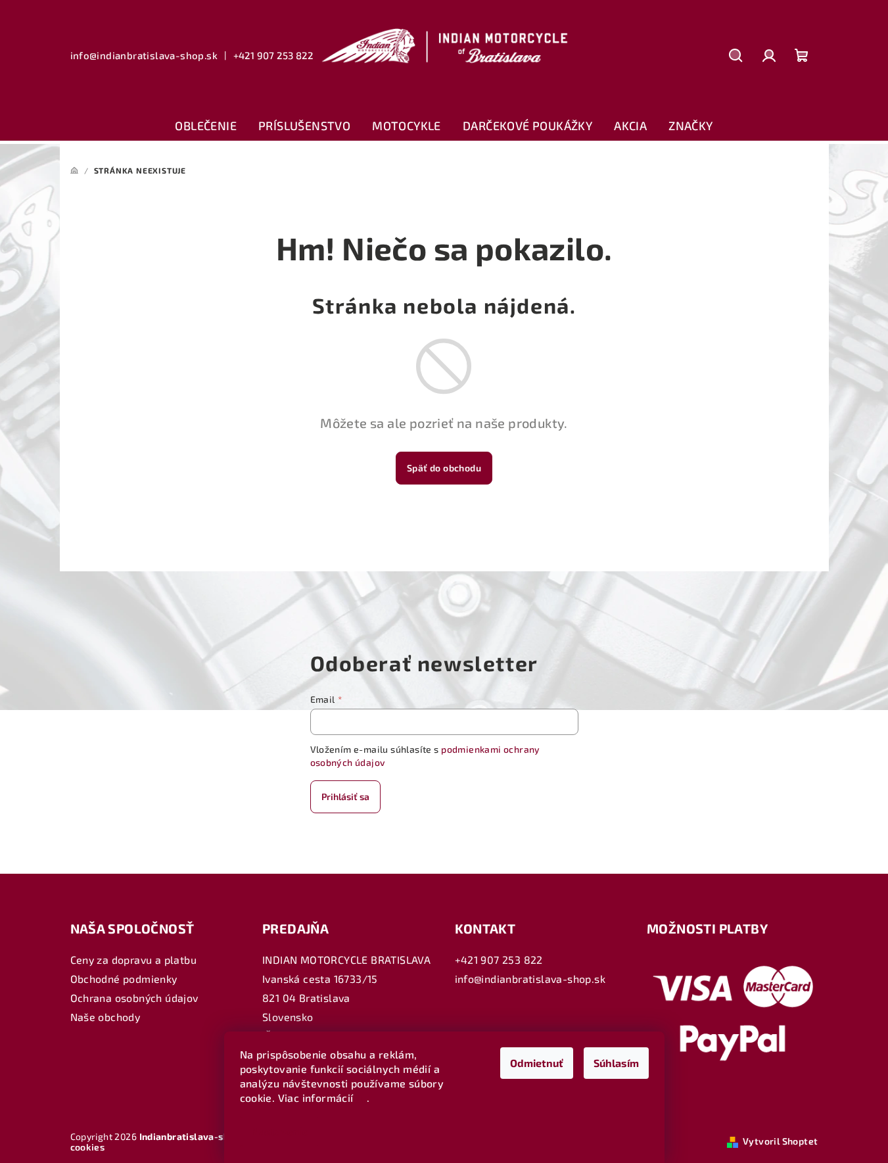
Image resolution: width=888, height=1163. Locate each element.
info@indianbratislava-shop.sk (144, 55)
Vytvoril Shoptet (780, 1141)
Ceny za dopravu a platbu (133, 959)
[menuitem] (205, 126)
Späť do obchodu (444, 467)
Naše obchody (105, 1016)
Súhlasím (616, 1062)
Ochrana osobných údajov (134, 997)
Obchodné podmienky (123, 978)
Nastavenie (279, 1131)
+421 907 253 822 (273, 55)
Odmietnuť (536, 1062)
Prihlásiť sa (345, 796)
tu (361, 1097)
